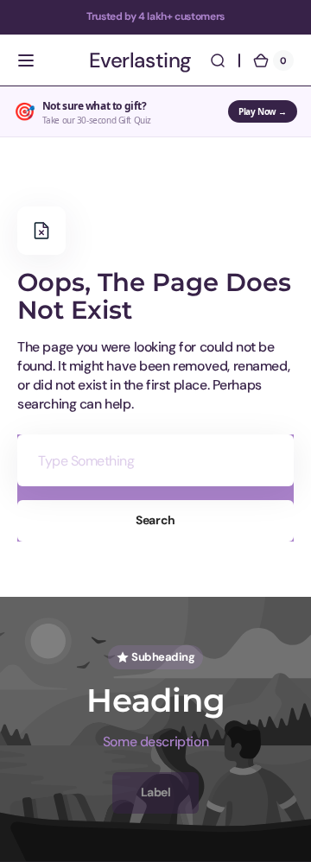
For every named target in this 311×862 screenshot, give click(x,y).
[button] (26, 60)
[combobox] (155, 460)
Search (155, 520)
